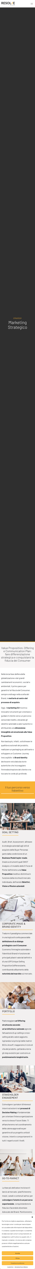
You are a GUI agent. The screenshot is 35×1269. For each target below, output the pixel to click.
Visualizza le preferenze (17, 1263)
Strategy (17, 318)
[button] (32, 1217)
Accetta (17, 1253)
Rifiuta (17, 1258)
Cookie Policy (10, 1266)
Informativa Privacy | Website (21, 1266)
